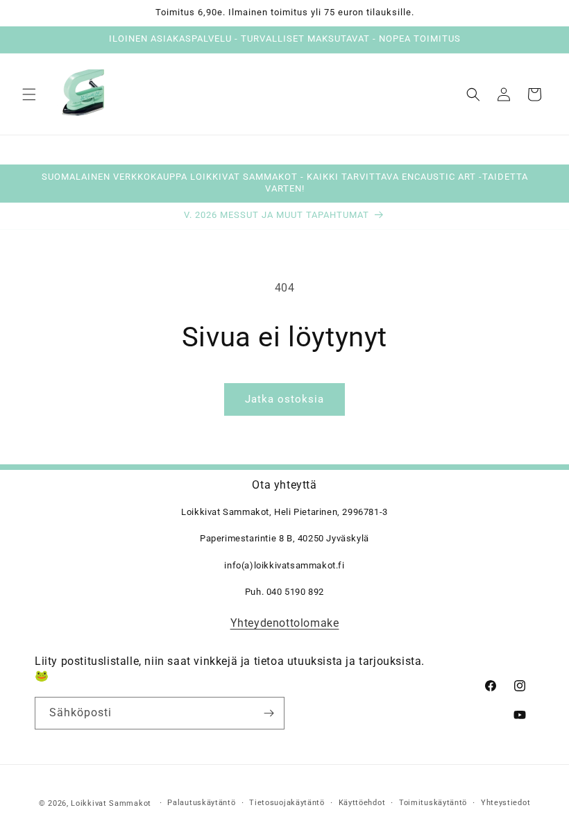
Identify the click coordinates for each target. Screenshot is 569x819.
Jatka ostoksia (284, 399)
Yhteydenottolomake (284, 623)
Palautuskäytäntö (201, 802)
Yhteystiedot (505, 802)
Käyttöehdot (362, 802)
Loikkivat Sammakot (111, 803)
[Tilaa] (268, 713)
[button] (29, 94)
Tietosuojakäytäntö (287, 802)
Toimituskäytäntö (433, 802)
